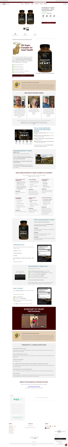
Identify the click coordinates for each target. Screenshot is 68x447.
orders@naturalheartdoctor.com (31, 427)
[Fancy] (54, 426)
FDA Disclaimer (11, 432)
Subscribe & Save (11, 433)
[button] (18, 404)
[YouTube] (50, 426)
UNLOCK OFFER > (23, 75)
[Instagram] (48, 426)
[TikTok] (52, 426)
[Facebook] (45, 426)
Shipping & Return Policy (12, 426)
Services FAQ (11, 425)
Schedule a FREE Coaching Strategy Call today (40, 2)
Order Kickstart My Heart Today (34, 386)
